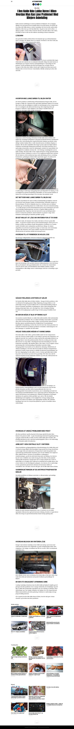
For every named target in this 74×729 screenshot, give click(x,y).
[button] (11, 1)
